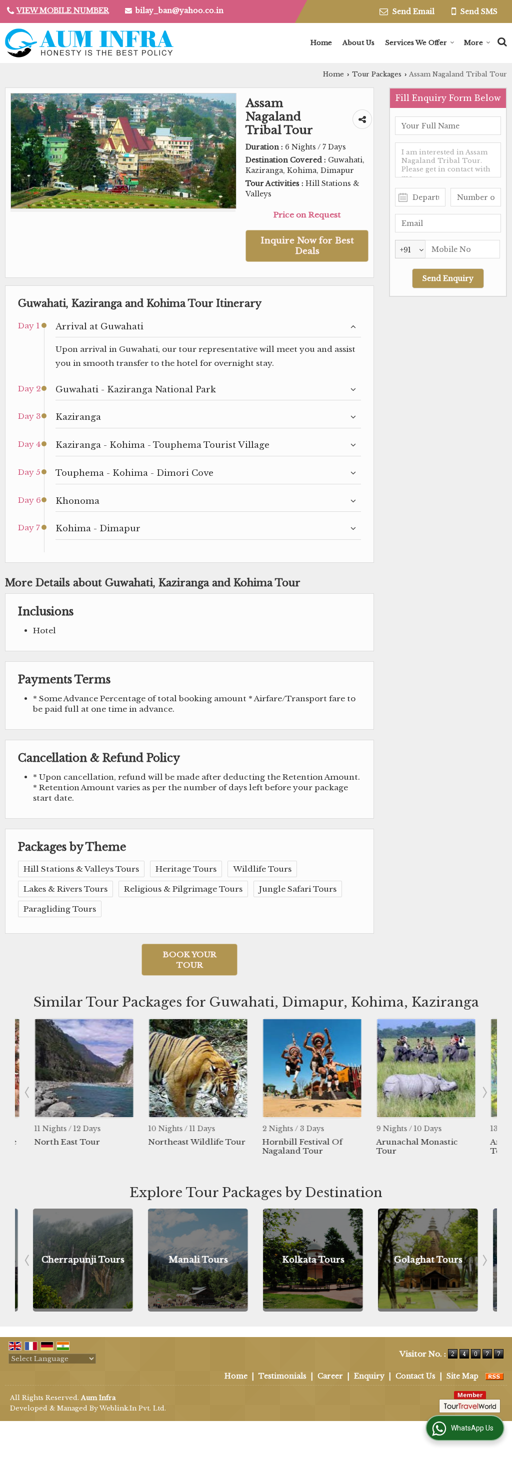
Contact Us (416, 1376)
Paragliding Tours (60, 909)
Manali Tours (184, 1260)
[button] (62, 10)
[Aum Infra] (89, 42)
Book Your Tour (189, 960)
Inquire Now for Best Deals (307, 245)
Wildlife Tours (262, 869)
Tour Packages (377, 74)
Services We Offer (416, 42)
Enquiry (369, 1376)
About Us (358, 42)
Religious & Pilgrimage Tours (183, 889)
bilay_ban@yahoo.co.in (180, 10)
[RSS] (495, 1376)
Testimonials (282, 1376)
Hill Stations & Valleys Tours (81, 869)
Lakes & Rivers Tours (66, 889)
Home (321, 42)
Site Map (462, 1376)
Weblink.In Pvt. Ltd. (133, 1408)
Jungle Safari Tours (297, 889)
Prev (28, 1092)
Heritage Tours (186, 869)
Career (330, 1376)
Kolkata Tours (299, 1260)
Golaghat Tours (414, 1260)
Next (484, 1092)
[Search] (500, 40)
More (473, 42)
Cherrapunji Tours (68, 1260)
